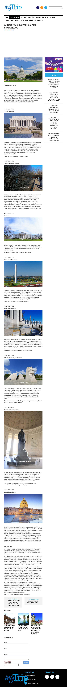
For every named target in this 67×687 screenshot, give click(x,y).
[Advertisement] (33, 43)
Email (5, 648)
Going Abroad (14, 17)
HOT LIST (52, 17)
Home (6, 17)
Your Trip (31, 17)
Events (17, 20)
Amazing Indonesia (42, 17)
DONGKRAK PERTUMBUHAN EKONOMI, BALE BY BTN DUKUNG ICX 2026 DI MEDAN (54, 109)
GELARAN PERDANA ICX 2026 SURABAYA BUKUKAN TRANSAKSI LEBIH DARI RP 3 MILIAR (53, 137)
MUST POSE (24, 20)
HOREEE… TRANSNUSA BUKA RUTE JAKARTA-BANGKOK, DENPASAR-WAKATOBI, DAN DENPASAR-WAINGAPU (54, 123)
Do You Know (9, 20)
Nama (5, 642)
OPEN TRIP (32, 20)
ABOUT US (40, 20)
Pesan (6, 654)
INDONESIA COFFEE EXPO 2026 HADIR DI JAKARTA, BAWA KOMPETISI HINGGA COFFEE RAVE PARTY (54, 84)
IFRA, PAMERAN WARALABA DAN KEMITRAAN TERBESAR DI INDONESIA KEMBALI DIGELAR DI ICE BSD (54, 97)
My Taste (24, 17)
